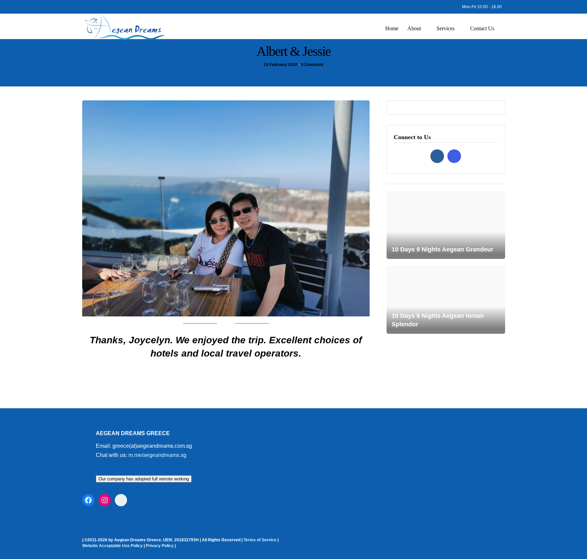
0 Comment (312, 64)
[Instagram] (94, 5)
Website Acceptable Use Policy (112, 545)
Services (446, 28)
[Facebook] (437, 156)
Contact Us (482, 28)
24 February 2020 (281, 64)
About (414, 28)
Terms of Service (260, 540)
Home (391, 28)
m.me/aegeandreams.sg (157, 455)
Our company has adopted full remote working (144, 478)
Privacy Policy (160, 545)
